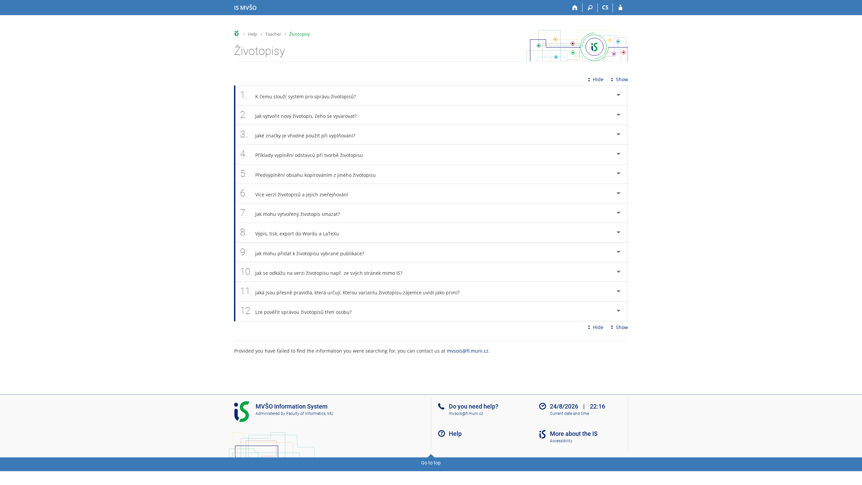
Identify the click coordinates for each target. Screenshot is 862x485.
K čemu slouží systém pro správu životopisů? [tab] (298, 95)
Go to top (431, 462)
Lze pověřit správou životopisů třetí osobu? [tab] (296, 310)
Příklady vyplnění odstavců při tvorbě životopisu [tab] (301, 153)
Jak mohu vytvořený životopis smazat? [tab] (290, 212)
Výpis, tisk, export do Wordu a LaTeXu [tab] (289, 232)
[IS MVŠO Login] (620, 7)
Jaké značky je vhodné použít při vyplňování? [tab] (297, 134)
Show (622, 79)
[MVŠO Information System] (237, 33)
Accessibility (561, 441)
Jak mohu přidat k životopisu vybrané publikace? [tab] (302, 252)
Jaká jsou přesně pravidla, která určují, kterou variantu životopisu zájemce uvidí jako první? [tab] (350, 291)
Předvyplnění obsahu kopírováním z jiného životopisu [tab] (308, 173)
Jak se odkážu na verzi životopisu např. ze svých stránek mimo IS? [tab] (321, 271)
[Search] (590, 7)
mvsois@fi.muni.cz (468, 351)
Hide (598, 79)
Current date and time (569, 413)
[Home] (575, 7)
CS (605, 7)
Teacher (273, 34)
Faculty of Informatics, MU (309, 413)
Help (252, 34)
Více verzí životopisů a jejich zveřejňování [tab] (294, 193)
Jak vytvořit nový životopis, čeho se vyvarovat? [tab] (298, 114)
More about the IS (574, 433)
